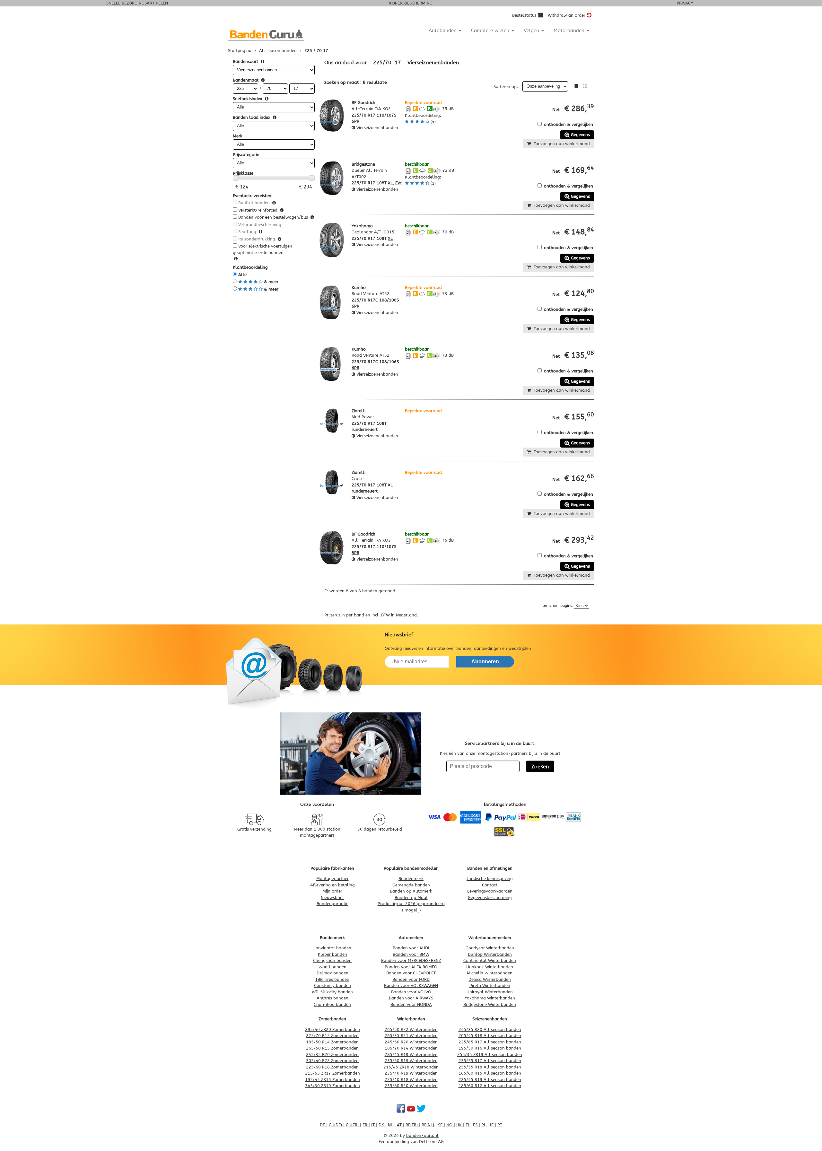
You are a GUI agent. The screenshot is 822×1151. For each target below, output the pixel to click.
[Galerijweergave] (585, 86)
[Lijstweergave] (576, 86)
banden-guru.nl (422, 1135)
